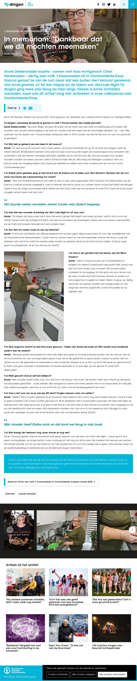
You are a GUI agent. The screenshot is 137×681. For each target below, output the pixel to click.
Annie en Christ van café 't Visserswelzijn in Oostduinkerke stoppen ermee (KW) (50, 482)
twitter (109, 4)
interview (10, 494)
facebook (98, 4)
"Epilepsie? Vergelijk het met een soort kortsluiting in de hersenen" (23, 648)
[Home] (14, 4)
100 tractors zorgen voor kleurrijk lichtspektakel (107, 647)
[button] (10, 529)
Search (124, 4)
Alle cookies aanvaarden (112, 675)
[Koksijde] (14, 669)
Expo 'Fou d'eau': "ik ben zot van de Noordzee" (66, 647)
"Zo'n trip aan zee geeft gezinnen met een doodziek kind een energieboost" (66, 602)
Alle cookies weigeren (83, 675)
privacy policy (29, 677)
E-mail (30, 108)
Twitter (24, 108)
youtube (114, 4)
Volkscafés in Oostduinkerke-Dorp (26, 31)
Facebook (19, 108)
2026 (30, 4)
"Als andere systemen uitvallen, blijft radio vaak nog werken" (25, 601)
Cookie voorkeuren (58, 675)
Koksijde (10, 677)
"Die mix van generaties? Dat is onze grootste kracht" (111, 601)
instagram (103, 4)
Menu (132, 4)
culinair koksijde (27, 494)
